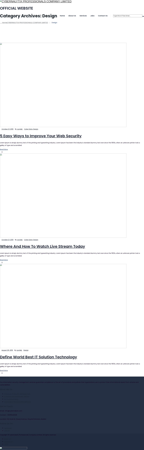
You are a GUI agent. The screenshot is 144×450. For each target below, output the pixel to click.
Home (62, 16)
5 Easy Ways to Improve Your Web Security (41, 136)
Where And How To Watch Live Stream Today (42, 246)
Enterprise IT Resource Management (17, 402)
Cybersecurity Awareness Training (16, 396)
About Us (72, 16)
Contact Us (103, 16)
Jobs (92, 16)
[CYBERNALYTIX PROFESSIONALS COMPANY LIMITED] (72, 1)
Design (35, 129)
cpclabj (19, 129)
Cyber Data (28, 129)
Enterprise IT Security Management (17, 394)
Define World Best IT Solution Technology (38, 357)
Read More (4, 149)
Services (83, 16)
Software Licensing (11, 399)
